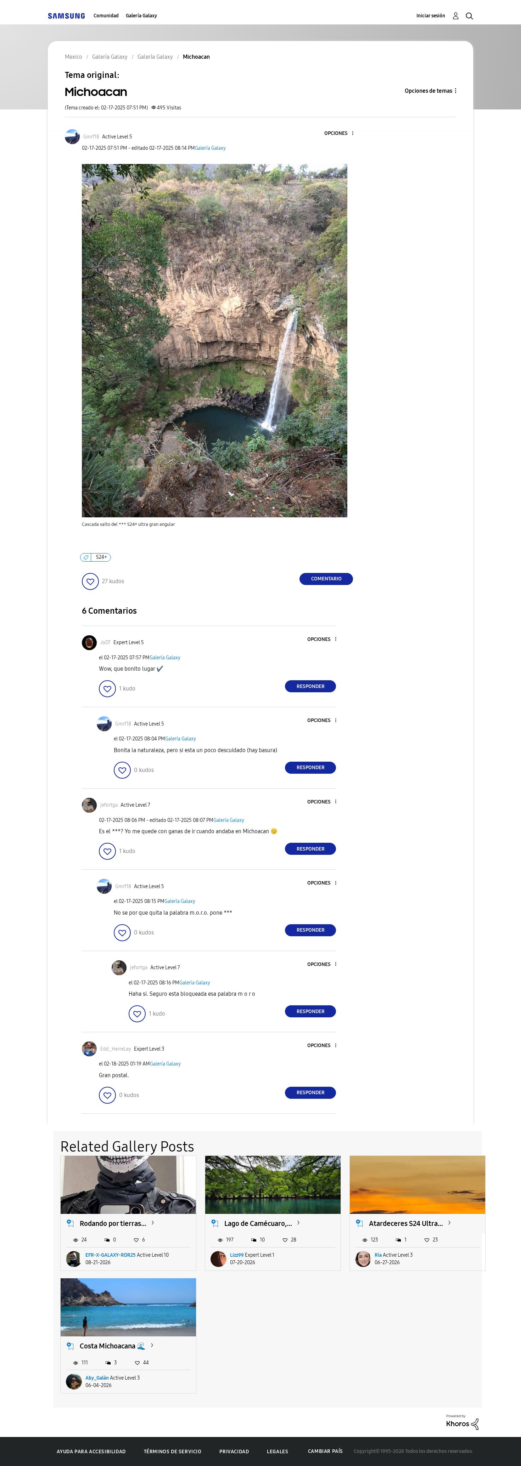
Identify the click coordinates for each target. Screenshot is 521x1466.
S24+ (101, 557)
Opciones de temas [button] (428, 90)
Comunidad (106, 16)
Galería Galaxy (141, 16)
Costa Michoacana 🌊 (113, 1346)
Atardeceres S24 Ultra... (406, 1223)
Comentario (326, 579)
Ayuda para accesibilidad (91, 1452)
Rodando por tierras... (113, 1223)
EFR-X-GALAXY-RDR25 (110, 1255)
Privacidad (234, 1452)
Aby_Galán (97, 1378)
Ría (378, 1255)
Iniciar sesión (430, 16)
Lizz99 (237, 1255)
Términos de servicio (173, 1452)
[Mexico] (66, 15)
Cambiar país (325, 1451)
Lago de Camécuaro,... (258, 1223)
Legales (277, 1452)
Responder (311, 686)
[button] (341, 133)
